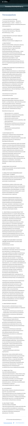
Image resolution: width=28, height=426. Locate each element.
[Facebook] (13, 423)
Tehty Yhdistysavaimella (20, 422)
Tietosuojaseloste (7, 423)
